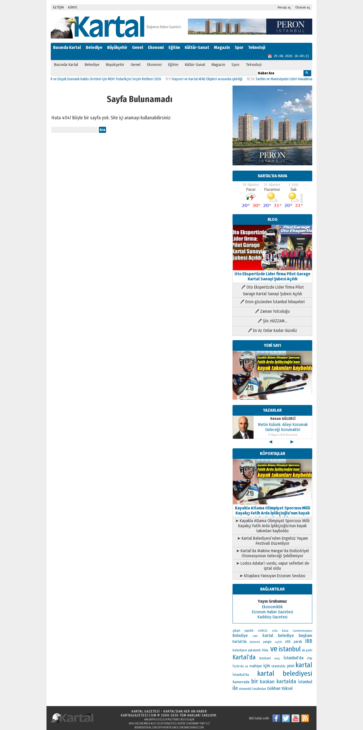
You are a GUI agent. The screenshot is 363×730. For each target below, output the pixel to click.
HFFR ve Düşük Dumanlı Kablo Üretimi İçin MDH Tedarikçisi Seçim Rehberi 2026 (92, 79)
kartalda (286, 681)
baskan (267, 682)
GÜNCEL (263, 630)
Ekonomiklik (272, 606)
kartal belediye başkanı (287, 635)
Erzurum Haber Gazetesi (272, 611)
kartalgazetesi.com (138, 715)
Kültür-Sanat (197, 47)
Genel (137, 47)
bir (254, 681)
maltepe (256, 666)
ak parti (307, 650)
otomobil (245, 689)
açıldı (278, 642)
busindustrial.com (145, 727)
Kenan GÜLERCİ (283, 418)
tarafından (259, 689)
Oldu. (265, 650)
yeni (290, 665)
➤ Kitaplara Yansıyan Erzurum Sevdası (272, 575)
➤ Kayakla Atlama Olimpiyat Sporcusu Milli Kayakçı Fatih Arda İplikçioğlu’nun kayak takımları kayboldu (272, 525)
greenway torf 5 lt (198, 723)
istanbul (289, 649)
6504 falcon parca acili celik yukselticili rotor (157, 723)
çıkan (236, 630)
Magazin (222, 47)
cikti (255, 636)
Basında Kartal (67, 47)
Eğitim (174, 47)
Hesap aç (284, 7)
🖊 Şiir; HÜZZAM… (272, 320)
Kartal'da (240, 641)
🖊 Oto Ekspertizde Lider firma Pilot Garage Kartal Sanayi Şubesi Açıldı (272, 290)
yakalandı (254, 650)
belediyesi (240, 650)
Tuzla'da (238, 666)
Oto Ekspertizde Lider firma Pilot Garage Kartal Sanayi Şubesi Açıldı (272, 276)
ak (246, 666)
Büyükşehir (117, 47)
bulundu (255, 642)
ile (235, 688)
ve (273, 648)
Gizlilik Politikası (168, 719)
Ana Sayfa (149, 719)
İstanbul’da (241, 674)
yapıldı (249, 630)
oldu (275, 630)
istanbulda (278, 666)
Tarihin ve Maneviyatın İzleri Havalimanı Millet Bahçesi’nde (287, 79)
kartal (304, 665)
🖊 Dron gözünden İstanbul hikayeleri (272, 301)
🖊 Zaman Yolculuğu (272, 311)
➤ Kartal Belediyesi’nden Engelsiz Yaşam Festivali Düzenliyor (272, 541)
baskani (265, 658)
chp (309, 658)
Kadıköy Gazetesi (273, 616)
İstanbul (305, 681)
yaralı (298, 641)
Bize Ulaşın (187, 719)
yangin (267, 642)
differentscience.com (170, 727)
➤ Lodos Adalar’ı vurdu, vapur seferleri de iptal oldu (272, 566)
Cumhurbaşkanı (302, 630)
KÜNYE (72, 7)
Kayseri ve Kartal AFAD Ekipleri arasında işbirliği (196, 79)
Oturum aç (302, 7)
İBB (308, 641)
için (266, 666)
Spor (239, 47)
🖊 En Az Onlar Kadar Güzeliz (272, 330)
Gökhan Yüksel (280, 688)
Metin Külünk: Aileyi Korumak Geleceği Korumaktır (283, 427)
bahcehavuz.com (194, 727)
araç (277, 658)
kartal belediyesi (285, 673)
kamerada (241, 682)
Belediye (94, 47)
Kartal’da (244, 657)
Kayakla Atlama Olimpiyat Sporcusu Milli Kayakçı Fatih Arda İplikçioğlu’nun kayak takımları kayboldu (272, 513)
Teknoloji (256, 47)
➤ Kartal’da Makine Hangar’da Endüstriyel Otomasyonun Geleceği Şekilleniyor (272, 553)
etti (287, 641)
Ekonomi (156, 47)
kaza (285, 630)
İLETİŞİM (58, 7)
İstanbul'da (293, 657)
